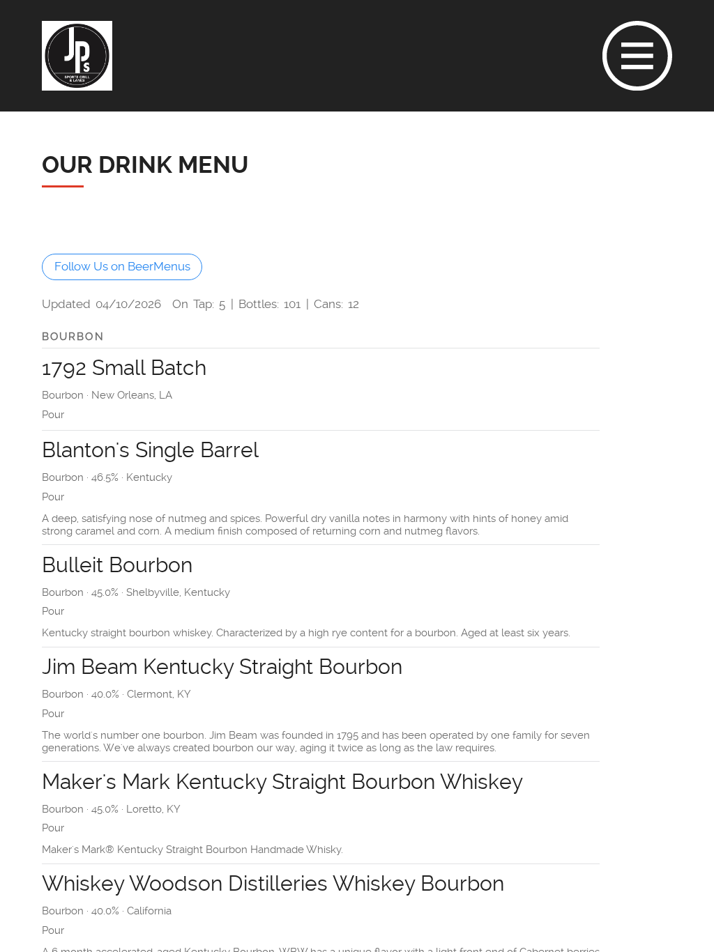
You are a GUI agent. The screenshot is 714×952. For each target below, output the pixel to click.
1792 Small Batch (124, 367)
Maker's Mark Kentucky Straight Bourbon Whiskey (282, 781)
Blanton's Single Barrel (150, 450)
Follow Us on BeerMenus (122, 267)
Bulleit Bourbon (117, 565)
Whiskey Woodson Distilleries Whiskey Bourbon (273, 883)
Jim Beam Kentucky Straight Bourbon (222, 666)
